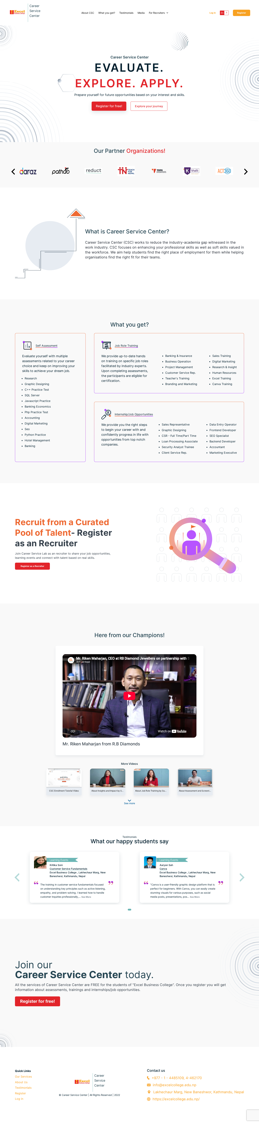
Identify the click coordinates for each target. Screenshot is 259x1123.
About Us (21, 1082)
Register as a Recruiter (32, 566)
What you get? (106, 12)
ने (226, 12)
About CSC (87, 12)
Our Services (23, 1076)
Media (141, 12)
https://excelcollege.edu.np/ (176, 1099)
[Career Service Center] (89, 1089)
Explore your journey (149, 106)
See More (86, 897)
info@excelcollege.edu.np (174, 1085)
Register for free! (109, 106)
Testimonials (126, 12)
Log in (212, 12)
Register (241, 12)
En (222, 12)
